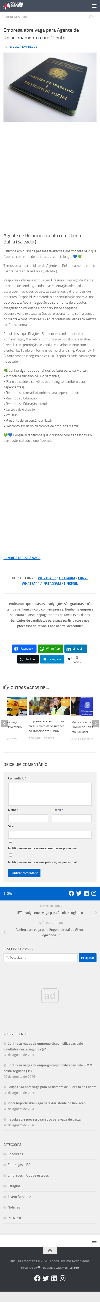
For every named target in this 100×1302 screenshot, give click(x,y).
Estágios (14, 1186)
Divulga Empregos (23, 46)
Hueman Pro (70, 1267)
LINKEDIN (71, 584)
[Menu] (94, 6)
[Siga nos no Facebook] (71, 893)
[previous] (4, 723)
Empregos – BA (19, 1165)
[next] (95, 723)
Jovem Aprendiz (19, 1197)
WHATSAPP (47, 578)
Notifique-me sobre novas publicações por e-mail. (42, 862)
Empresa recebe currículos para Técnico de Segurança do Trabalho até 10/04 (46, 726)
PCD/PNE (15, 1218)
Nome (13, 810)
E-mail (57, 810)
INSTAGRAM (52, 584)
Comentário (17, 778)
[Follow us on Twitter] (79, 893)
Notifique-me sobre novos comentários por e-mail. (43, 848)
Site (10, 826)
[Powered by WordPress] (38, 1267)
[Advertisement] (50, 177)
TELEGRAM (67, 578)
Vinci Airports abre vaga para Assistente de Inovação (47, 1103)
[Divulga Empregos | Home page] (16, 6)
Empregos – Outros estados (28, 1175)
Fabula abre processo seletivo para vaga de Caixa (44, 1119)
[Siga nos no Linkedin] (86, 893)
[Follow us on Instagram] (94, 893)
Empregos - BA (15, 17)
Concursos (15, 1154)
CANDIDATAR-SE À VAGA (21, 558)
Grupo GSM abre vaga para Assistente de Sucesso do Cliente (52, 1087)
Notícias (14, 1207)
